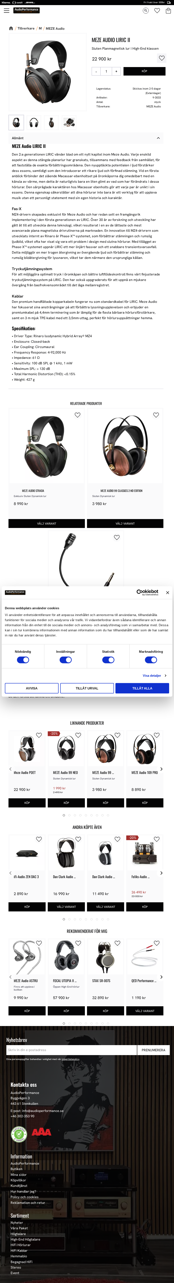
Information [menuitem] (21, 1156)
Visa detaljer (152, 675)
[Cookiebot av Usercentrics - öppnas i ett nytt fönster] (139, 593)
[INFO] (46, 523)
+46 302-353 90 (22, 1116)
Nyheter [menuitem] (17, 1223)
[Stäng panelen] (167, 592)
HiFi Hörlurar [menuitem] (21, 1245)
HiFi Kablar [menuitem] (19, 1251)
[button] (7, 11)
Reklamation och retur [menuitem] (28, 1203)
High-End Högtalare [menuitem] (25, 1239)
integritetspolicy (70, 1059)
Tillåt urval (87, 688)
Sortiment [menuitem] (20, 1215)
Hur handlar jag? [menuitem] (23, 1191)
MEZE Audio (153, 106)
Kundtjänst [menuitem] (19, 1186)
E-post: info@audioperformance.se (37, 1111)
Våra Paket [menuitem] (19, 1228)
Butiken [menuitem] (16, 1169)
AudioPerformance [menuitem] (25, 1163)
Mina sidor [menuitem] (19, 1175)
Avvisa (32, 688)
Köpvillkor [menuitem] (18, 1180)
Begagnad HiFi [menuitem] (21, 1262)
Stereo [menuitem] (16, 1267)
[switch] (66, 660)
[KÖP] (144, 71)
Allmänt (18, 138)
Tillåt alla (142, 688)
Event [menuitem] (15, 1273)
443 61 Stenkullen (24, 1103)
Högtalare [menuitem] (18, 1234)
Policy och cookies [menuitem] (25, 1197)
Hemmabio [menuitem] (19, 1256)
